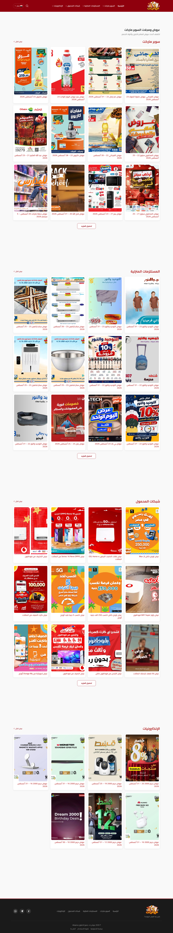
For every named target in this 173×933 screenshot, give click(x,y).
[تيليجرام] (22, 911)
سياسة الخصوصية (97, 928)
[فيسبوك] (28, 911)
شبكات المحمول (73, 5)
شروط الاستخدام (83, 928)
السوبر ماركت (109, 5)
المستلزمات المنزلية (92, 5)
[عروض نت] (152, 910)
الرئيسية (121, 5)
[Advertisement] (86, 20)
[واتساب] (15, 911)
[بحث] (27, 6)
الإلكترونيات (58, 5)
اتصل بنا (73, 928)
